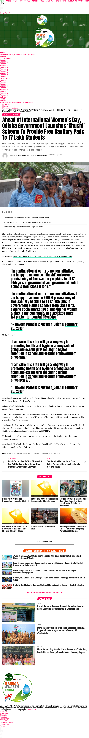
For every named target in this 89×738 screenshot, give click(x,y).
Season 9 (4, 75)
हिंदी (21, 1)
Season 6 (4, 69)
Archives (3, 711)
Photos (3, 77)
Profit (15, 1)
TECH (64, 1)
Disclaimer (4, 719)
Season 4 (4, 65)
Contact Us (4, 724)
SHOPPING (79, 1)
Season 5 (4, 67)
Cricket (35, 1)
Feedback (4, 717)
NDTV (2, 1)
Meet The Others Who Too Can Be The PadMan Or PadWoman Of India (42, 256)
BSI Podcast (5, 104)
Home (2, 53)
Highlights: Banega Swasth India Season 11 (17, 54)
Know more (31, 710)
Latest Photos (6, 78)
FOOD (42, 1)
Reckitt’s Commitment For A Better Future (16, 102)
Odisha (57, 453)
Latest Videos (5, 58)
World (8, 1)
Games (71, 1)
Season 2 (4, 62)
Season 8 (4, 73)
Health (2, 99)
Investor (3, 721)
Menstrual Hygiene (10, 108)
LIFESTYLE (49, 1)
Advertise (4, 713)
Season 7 (4, 71)
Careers (3, 726)
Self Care (4, 97)
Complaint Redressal (8, 722)
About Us (3, 715)
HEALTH (58, 1)
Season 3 (4, 64)
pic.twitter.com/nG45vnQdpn (36, 317)
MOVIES (27, 1)
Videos (3, 56)
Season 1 (4, 60)
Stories (3, 101)
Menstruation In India (43, 453)
